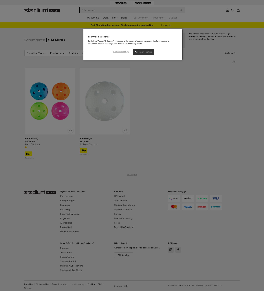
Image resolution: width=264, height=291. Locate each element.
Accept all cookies (143, 52)
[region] (133, 44)
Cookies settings (121, 52)
